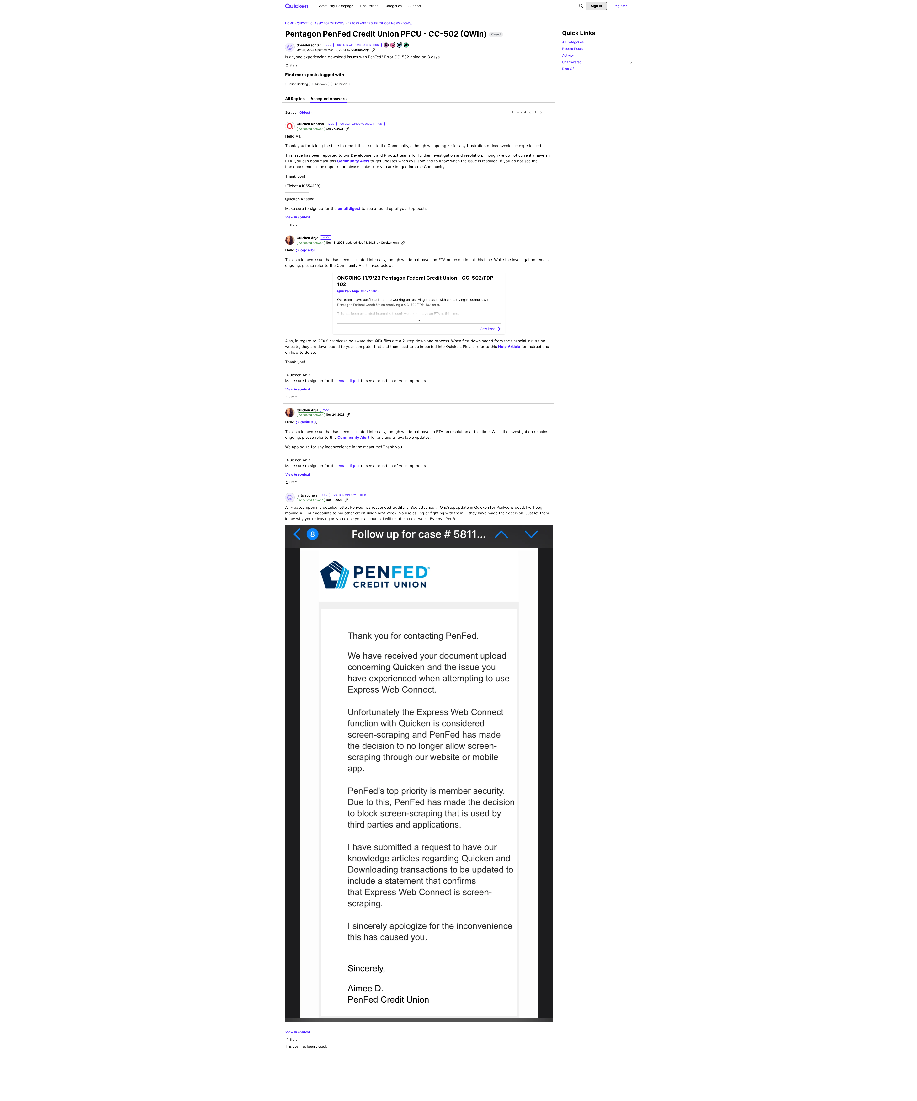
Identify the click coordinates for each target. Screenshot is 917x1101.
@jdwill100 (306, 422)
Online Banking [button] (298, 84)
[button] (290, 47)
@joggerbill (306, 250)
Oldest (305, 112)
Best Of (568, 69)
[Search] (581, 6)
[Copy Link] (373, 50)
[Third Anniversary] (393, 45)
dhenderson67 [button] (309, 45)
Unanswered (597, 62)
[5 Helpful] (406, 45)
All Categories (573, 42)
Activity (568, 55)
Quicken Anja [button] (360, 50)
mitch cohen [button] (307, 495)
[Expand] (419, 320)
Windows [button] (321, 84)
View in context (297, 217)
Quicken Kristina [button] (310, 124)
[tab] (295, 99)
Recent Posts (572, 49)
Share (291, 66)
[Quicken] (296, 6)
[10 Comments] (400, 45)
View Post (487, 329)
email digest (349, 380)
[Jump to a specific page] (549, 112)
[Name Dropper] (386, 45)
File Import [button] (340, 84)
